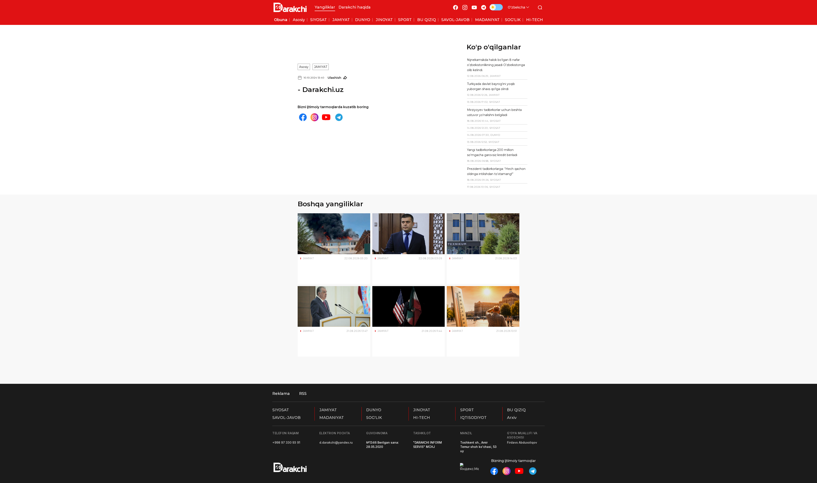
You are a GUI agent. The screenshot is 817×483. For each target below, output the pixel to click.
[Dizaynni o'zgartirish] (496, 7)
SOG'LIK (374, 417)
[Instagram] (464, 7)
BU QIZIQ (516, 410)
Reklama (281, 393)
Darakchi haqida (355, 7)
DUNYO (373, 410)
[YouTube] (474, 7)
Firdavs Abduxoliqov (522, 442)
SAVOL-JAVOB (286, 417)
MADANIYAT (331, 417)
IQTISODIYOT (473, 417)
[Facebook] (455, 7)
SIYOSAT (280, 410)
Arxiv (512, 417)
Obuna (280, 19)
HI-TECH (421, 417)
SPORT (467, 410)
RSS (303, 393)
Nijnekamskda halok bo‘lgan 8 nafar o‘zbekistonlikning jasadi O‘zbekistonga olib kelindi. (485, 65)
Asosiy (304, 48)
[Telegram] (483, 7)
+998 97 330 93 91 (286, 442)
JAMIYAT (320, 48)
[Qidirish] (540, 7)
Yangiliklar (325, 7)
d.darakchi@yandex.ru (336, 442)
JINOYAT (421, 410)
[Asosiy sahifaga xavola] (290, 7)
